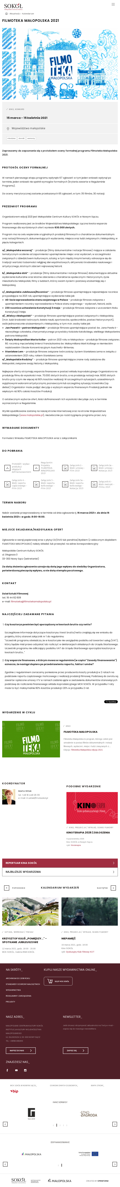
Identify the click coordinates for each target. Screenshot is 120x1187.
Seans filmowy (105, 827)
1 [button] (53, 1125)
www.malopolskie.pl (31, 415)
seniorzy (31, 138)
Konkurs (19, 109)
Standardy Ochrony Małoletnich (23, 984)
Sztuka (8, 932)
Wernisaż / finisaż (24, 932)
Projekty (10, 1001)
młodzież (11, 138)
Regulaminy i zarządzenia (18, 996)
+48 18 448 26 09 (31, 795)
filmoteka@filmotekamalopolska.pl (31, 601)
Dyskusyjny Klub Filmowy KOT (80, 952)
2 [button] (56, 1125)
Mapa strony (97, 1085)
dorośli (21, 138)
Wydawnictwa (13, 990)
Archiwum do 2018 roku (18, 978)
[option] (60, 64)
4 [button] (63, 1125)
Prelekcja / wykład (85, 827)
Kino (11, 109)
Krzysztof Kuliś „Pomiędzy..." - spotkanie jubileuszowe (24, 940)
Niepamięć (68, 938)
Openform (102, 1181)
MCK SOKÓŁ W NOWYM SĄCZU (23, 1085)
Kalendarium (28, 14)
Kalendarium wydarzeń (60, 887)
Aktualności (15, 14)
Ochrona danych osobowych (63, 1085)
